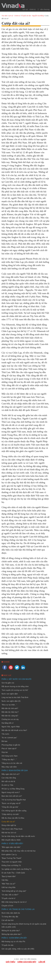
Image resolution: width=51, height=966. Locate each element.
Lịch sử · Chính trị (29, 9)
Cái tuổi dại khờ (8, 920)
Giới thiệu (10, 962)
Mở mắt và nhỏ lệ (8, 781)
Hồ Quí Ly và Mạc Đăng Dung (13, 789)
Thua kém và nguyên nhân (12, 862)
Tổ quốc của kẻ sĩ (8, 898)
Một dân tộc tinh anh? (10, 708)
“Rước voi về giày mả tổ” (11, 803)
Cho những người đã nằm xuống (14, 811)
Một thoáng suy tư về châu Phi (13, 942)
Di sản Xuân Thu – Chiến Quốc (13, 873)
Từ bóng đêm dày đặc (10, 917)
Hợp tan (5, 752)
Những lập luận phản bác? (11, 934)
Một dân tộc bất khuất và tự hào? (14, 730)
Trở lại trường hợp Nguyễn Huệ (14, 800)
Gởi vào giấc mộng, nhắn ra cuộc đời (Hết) (18, 949)
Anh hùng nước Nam (10, 756)
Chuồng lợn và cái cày (10, 719)
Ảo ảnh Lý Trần (7, 785)
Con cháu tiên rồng (9, 778)
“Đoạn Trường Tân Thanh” (11, 858)
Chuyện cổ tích (7, 906)
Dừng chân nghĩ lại (9, 825)
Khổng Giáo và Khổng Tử (11, 865)
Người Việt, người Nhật (11, 727)
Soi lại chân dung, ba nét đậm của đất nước (18, 836)
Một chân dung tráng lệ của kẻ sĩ (14, 902)
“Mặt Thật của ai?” (8, 884)
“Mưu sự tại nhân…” (9, 705)
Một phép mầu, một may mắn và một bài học (19, 851)
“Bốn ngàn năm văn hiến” (11, 847)
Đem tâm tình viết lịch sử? (12, 796)
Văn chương (44, 9)
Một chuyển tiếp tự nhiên (11, 840)
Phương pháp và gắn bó (11, 745)
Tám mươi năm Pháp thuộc (12, 829)
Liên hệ (41, 962)
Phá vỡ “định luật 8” (9, 749)
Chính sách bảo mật (26, 962)
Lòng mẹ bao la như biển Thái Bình (15, 697)
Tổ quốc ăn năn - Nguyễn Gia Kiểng (32, 15)
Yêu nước (5, 734)
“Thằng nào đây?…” (9, 760)
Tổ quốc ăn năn (7, 945)
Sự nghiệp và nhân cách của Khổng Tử (17, 869)
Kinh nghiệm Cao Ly (9, 854)
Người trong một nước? (11, 792)
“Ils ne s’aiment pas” (9, 738)
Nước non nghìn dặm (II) (11, 701)
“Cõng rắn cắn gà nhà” (10, 807)
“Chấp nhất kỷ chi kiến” (10, 814)
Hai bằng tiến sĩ (7, 723)
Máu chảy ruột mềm (9, 767)
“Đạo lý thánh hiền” (9, 876)
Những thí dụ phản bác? (11, 931)
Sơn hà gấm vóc (8, 683)
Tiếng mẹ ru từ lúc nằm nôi (12, 763)
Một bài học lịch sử (9, 833)
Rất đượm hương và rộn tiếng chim (15, 686)
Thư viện (4, 15)
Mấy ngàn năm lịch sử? (10, 774)
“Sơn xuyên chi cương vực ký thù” (15, 690)
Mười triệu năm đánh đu (11, 913)
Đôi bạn (4, 741)
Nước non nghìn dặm (10, 694)
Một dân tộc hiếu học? (10, 712)
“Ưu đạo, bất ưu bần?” (10, 895)
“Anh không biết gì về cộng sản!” (14, 891)
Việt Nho (5, 880)
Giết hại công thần (8, 887)
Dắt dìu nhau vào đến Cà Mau (13, 818)
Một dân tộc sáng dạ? (10, 716)
